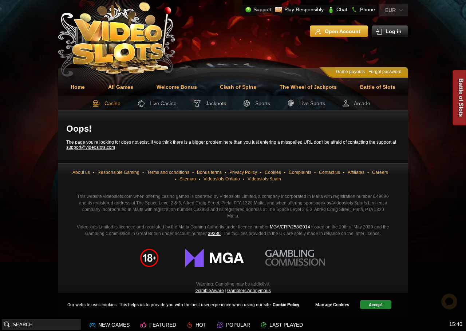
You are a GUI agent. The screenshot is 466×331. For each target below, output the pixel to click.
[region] (233, 306)
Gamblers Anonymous (249, 290)
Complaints (300, 172)
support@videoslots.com (90, 147)
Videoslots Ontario (222, 179)
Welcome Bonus (177, 87)
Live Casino (163, 103)
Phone (367, 9)
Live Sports (312, 103)
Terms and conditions (168, 172)
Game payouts (350, 71)
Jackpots (216, 103)
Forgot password (385, 71)
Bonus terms (209, 172)
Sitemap (187, 179)
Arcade (362, 103)
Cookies (273, 172)
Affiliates (356, 172)
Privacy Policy (243, 172)
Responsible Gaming (118, 172)
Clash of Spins (238, 87)
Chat (341, 9)
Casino (112, 103)
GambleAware (210, 290)
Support (262, 9)
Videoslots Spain (264, 179)
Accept (376, 304)
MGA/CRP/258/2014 (290, 227)
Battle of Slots (377, 87)
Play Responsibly (304, 9)
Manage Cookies (332, 304)
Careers (380, 172)
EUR (390, 10)
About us (81, 172)
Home (78, 87)
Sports (263, 103)
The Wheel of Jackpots (308, 87)
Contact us (329, 172)
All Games (120, 87)
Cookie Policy (286, 304)
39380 (214, 233)
